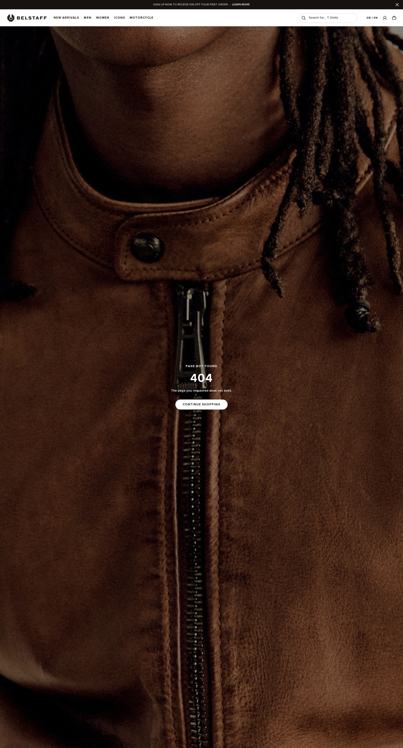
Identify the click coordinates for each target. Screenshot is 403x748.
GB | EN (372, 18)
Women (102, 18)
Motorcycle (141, 18)
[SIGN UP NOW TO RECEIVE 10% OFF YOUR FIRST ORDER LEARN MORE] (201, 4)
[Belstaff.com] (27, 18)
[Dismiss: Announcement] (397, 4)
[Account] (384, 17)
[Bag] (394, 17)
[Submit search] (303, 18)
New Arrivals (66, 18)
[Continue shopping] (201, 387)
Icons (119, 18)
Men (87, 18)
